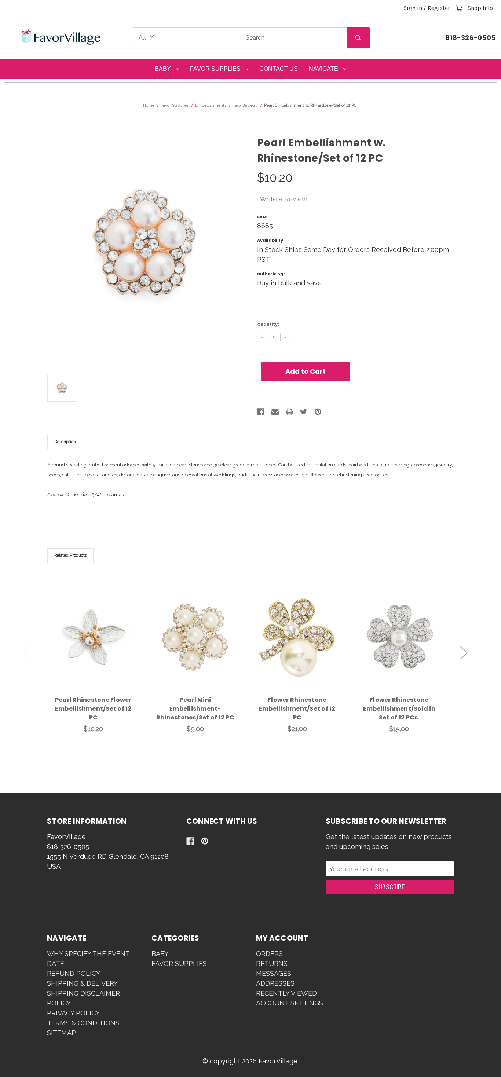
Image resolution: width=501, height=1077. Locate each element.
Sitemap (61, 1033)
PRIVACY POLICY (73, 1013)
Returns (272, 963)
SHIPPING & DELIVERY (82, 983)
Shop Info (480, 7)
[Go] (358, 37)
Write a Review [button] (283, 199)
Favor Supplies (215, 69)
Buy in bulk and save (289, 283)
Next (464, 653)
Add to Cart (97, 647)
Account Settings (289, 1003)
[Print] (289, 411)
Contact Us (278, 69)
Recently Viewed (286, 993)
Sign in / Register (426, 7)
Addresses (275, 983)
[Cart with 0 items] (459, 7)
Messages (273, 973)
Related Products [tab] (70, 555)
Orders (269, 953)
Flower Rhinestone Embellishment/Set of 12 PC (297, 709)
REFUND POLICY (73, 973)
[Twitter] (303, 411)
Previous (27, 653)
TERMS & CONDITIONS (83, 1023)
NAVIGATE (323, 69)
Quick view (93, 628)
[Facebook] (260, 411)
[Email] (275, 411)
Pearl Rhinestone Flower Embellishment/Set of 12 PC (93, 709)
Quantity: (268, 324)
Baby (163, 69)
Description (65, 441)
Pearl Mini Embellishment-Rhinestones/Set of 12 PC (195, 709)
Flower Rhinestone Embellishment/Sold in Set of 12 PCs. (399, 709)
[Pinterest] (318, 411)
